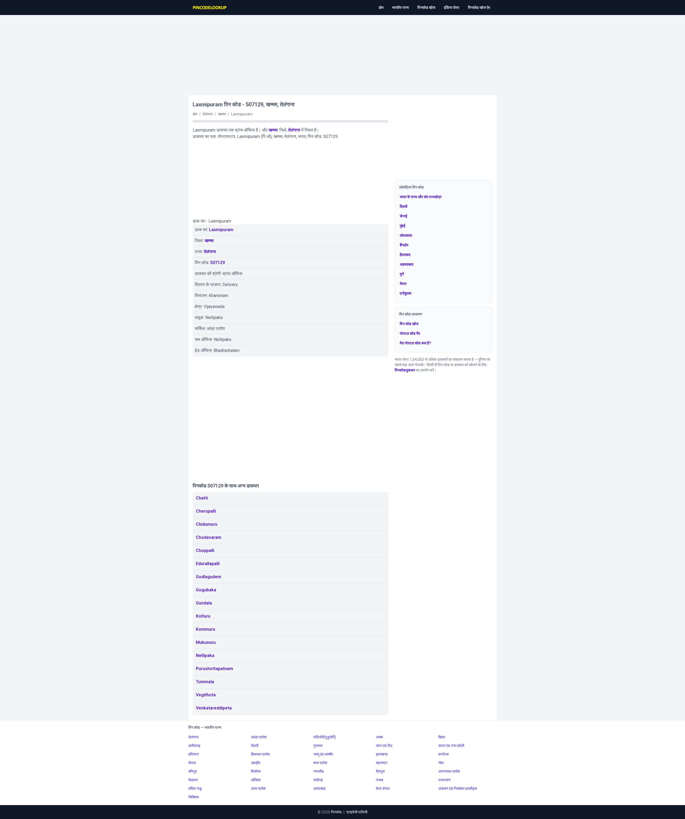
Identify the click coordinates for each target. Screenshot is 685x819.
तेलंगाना (294, 130)
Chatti (202, 498)
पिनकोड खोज (426, 7)
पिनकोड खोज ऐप (479, 7)
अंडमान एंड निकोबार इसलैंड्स (457, 788)
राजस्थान (444, 780)
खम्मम (273, 130)
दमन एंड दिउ (384, 745)
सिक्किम (193, 797)
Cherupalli (206, 511)
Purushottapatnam (214, 668)
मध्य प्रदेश (320, 763)
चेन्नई (403, 216)
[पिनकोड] (210, 7)
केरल (403, 283)
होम (381, 7)
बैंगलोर (404, 245)
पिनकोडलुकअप (405, 370)
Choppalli (205, 550)
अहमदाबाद (406, 264)
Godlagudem (208, 576)
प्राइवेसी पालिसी (356, 812)
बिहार (441, 737)
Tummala (205, 681)
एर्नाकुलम (405, 293)
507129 (217, 262)
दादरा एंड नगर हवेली (451, 745)
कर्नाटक (443, 754)
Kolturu (203, 616)
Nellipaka (205, 655)
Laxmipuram (221, 229)
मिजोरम (256, 771)
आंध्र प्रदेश (259, 737)
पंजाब (379, 780)
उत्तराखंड (319, 788)
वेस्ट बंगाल (383, 788)
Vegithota (206, 694)
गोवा (441, 763)
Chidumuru (206, 524)
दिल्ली (403, 206)
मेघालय (193, 780)
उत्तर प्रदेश (258, 788)
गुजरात (317, 745)
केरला (192, 763)
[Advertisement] (342, 52)
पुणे (402, 274)
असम (379, 737)
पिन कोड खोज (409, 324)
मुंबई (402, 226)
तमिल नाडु (195, 788)
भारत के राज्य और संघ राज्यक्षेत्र (421, 197)
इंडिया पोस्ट (451, 7)
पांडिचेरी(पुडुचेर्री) (324, 737)
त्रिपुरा (380, 771)
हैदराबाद (405, 255)
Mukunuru (206, 642)
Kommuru (205, 629)
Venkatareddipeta (214, 708)
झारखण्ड (382, 754)
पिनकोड (336, 812)
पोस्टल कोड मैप (410, 333)
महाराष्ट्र (381, 763)
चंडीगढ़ (318, 780)
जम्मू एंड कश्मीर (323, 754)
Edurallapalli (208, 563)
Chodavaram (208, 537)
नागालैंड (318, 771)
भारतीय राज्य (400, 7)
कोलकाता (406, 235)
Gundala (204, 603)
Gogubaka (206, 589)
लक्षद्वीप (255, 763)
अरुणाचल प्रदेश (449, 771)
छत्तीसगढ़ (194, 745)
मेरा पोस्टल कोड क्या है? (415, 343)
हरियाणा (193, 754)
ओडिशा (256, 780)
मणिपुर (192, 771)
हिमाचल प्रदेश (260, 754)
